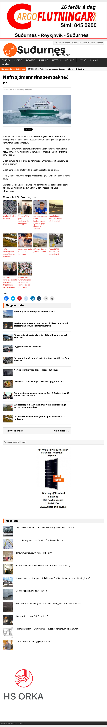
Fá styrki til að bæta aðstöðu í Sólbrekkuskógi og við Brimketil (40, 336)
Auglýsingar (76, 43)
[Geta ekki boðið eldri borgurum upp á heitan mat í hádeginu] (8, 421)
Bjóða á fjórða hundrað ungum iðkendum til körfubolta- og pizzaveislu (24, 282)
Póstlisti (86, 43)
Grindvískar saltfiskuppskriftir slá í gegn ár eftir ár (39, 381)
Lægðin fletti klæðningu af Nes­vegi (31, 590)
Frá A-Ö (94, 60)
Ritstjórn (28, 89)
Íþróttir (30, 60)
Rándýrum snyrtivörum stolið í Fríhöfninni (34, 553)
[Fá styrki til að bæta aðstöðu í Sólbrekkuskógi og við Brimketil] (8, 339)
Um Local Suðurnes (62, 43)
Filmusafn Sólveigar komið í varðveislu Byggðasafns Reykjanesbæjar (10, 282)
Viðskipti (69, 60)
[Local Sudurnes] (53, 49)
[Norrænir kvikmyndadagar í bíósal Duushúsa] (8, 374)
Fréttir (18, 60)
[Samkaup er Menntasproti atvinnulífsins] (8, 316)
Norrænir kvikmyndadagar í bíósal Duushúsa (36, 370)
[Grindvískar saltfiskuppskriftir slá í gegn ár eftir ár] (8, 386)
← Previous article (13, 430)
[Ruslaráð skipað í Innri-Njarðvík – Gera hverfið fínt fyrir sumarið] (8, 362)
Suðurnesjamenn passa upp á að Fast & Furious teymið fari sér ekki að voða (41, 394)
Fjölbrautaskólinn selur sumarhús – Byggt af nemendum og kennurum (47, 628)
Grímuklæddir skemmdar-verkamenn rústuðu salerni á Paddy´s (43, 565)
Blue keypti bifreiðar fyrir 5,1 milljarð (31, 616)
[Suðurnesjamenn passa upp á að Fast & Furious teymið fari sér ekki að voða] (8, 397)
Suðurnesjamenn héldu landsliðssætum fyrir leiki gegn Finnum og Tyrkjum (40, 222)
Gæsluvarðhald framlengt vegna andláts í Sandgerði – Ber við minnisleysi (48, 603)
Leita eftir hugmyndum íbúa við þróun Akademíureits (39, 540)
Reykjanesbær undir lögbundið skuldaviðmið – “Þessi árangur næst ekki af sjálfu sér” (53, 578)
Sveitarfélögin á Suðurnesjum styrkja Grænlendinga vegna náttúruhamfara (40, 406)
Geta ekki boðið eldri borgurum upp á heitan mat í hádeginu (39, 417)
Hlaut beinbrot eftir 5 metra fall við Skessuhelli (55, 218)
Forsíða (6, 60)
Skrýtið (6, 64)
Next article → (61, 430)
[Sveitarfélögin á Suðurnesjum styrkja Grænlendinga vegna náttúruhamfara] (8, 409)
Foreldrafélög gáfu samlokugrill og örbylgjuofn (24, 220)
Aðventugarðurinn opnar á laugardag (25, 251)
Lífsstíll (56, 60)
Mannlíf (43, 60)
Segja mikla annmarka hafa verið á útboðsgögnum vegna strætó (44, 527)
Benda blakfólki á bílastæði (9, 217)
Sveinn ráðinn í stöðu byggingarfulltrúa (32, 641)
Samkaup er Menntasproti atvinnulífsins (34, 311)
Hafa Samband (97, 43)
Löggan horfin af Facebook (27, 346)
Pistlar (82, 60)
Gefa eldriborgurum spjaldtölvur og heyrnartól (9, 253)
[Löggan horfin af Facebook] (8, 351)
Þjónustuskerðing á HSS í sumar (39, 250)
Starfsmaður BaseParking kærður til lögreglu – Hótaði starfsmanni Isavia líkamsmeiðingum (41, 324)
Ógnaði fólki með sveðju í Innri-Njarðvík (54, 251)
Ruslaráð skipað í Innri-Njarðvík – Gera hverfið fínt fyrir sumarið (41, 359)
